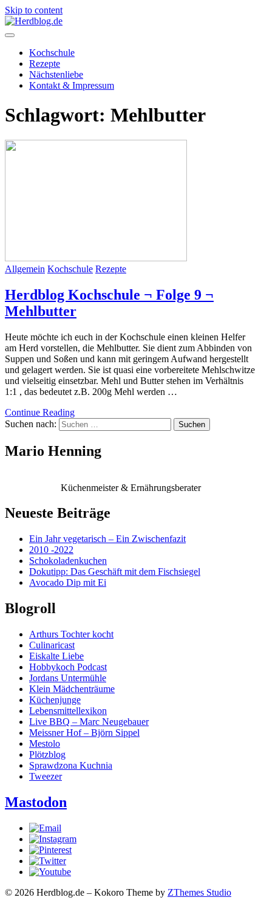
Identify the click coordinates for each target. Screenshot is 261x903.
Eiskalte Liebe (56, 656)
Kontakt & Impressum (71, 85)
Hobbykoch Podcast (68, 667)
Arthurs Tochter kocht (71, 634)
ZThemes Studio (199, 892)
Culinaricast (52, 645)
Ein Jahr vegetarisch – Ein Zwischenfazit (107, 539)
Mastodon (36, 802)
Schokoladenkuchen (68, 560)
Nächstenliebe (56, 74)
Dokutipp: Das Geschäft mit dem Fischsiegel (114, 571)
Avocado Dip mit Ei (67, 582)
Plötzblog (47, 754)
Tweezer (45, 776)
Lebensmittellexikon (68, 711)
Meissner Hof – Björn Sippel (84, 732)
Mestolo (44, 743)
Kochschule (52, 52)
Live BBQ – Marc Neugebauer (89, 721)
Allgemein (25, 269)
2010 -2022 (51, 549)
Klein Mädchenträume (72, 689)
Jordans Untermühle (67, 678)
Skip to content (34, 10)
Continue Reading (40, 412)
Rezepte (44, 63)
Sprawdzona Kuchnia (70, 765)
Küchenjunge (55, 700)
